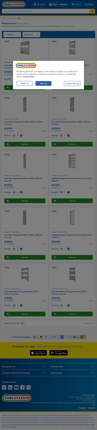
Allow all (43, 83)
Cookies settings (72, 83)
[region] (48, 75)
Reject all (24, 83)
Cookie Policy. (29, 77)
